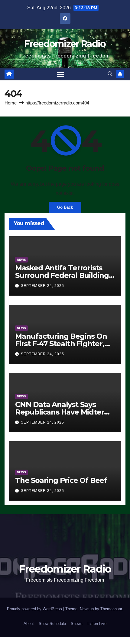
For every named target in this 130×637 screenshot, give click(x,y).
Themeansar (111, 609)
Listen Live (96, 623)
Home (11, 102)
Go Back (65, 207)
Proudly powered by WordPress (35, 609)
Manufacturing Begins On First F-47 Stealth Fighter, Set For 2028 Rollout (61, 344)
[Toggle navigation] (60, 74)
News (21, 259)
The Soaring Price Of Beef (61, 480)
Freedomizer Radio (65, 43)
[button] (110, 73)
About (29, 623)
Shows (77, 623)
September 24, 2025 (42, 286)
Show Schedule (52, 623)
